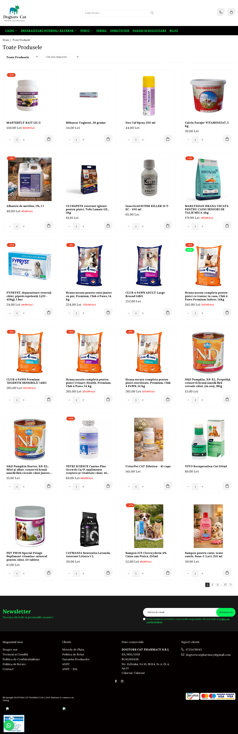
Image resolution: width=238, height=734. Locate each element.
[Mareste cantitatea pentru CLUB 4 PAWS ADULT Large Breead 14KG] (142, 313)
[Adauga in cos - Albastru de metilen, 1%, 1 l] (48, 225)
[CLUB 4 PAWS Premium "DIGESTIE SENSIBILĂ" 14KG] (29, 352)
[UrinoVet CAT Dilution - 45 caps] (148, 439)
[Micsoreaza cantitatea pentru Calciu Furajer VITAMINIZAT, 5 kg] (188, 139)
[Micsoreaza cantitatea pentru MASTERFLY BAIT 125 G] (9, 139)
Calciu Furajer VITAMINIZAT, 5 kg (207, 124)
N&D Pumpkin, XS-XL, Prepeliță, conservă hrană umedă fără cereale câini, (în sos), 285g (208, 383)
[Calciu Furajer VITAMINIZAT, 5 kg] (208, 96)
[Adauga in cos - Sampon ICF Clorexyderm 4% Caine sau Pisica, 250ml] (167, 572)
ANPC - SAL (70, 669)
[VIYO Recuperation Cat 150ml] (208, 439)
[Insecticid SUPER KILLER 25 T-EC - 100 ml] (148, 179)
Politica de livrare (14, 664)
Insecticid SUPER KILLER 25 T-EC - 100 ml (147, 207)
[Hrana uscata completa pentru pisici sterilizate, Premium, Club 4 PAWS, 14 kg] (148, 352)
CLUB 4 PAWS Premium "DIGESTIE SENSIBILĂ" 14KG (26, 381)
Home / (7, 40)
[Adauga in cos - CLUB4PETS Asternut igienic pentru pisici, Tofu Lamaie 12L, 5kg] (108, 225)
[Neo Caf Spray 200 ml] (148, 96)
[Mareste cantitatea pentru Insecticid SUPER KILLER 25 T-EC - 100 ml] (142, 226)
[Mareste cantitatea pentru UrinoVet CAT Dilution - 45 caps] (142, 486)
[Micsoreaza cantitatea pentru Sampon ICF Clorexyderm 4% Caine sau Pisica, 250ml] (128, 573)
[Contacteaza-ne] (221, 12)
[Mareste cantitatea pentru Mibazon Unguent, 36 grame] (83, 139)
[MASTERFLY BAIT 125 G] (29, 96)
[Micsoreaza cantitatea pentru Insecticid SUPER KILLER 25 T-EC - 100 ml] (128, 226)
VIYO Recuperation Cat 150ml (206, 466)
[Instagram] (122, 681)
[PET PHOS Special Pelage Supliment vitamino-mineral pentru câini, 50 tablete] (29, 526)
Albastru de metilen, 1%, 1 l (25, 206)
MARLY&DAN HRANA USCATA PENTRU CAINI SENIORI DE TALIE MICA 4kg (207, 209)
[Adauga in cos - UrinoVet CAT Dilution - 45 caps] (167, 486)
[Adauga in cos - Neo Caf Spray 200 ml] (167, 139)
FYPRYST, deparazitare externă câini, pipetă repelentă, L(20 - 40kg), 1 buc (28, 296)
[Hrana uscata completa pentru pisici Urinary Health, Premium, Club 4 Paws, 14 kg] (89, 352)
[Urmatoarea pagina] (230, 585)
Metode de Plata (73, 649)
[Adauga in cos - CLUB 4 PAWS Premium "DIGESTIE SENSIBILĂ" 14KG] (48, 399)
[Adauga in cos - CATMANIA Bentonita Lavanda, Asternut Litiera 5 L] (108, 572)
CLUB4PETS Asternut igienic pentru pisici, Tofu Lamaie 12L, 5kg (87, 209)
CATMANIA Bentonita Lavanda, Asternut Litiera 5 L (88, 554)
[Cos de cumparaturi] (231, 12)
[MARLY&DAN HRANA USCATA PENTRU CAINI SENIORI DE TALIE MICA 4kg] (208, 179)
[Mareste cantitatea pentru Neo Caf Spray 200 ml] (142, 139)
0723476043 (193, 649)
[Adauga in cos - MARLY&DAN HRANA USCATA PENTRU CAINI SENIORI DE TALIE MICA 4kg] (227, 225)
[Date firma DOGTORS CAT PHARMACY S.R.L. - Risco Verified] (104, 709)
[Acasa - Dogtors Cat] (24, 13)
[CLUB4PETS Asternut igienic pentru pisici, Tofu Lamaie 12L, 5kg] (89, 179)
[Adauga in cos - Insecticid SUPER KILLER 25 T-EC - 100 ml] (167, 225)
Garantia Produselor (76, 659)
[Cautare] (152, 13)
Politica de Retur (73, 654)
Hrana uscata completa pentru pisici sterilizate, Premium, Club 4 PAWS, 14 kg (148, 383)
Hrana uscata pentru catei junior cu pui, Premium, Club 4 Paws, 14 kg (89, 296)
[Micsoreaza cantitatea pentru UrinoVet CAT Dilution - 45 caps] (128, 486)
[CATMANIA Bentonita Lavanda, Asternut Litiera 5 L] (89, 526)
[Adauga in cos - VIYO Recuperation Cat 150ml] (227, 486)
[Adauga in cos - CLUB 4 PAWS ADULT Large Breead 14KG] (167, 312)
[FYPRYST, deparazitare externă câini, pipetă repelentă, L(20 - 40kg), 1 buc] (29, 266)
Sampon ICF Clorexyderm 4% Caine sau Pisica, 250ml (146, 554)
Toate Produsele (21, 40)
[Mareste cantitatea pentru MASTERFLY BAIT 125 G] (23, 139)
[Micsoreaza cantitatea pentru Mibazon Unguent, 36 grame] (69, 139)
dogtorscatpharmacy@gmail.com (208, 654)
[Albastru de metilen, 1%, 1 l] (29, 179)
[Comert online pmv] (13, 723)
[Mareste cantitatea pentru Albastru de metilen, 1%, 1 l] (23, 226)
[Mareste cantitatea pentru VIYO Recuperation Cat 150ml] (202, 486)
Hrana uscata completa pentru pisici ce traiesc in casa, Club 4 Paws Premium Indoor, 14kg (206, 296)
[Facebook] (115, 681)
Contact (8, 669)
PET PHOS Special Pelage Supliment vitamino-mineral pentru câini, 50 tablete (26, 556)
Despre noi (10, 649)
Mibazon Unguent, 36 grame (86, 122)
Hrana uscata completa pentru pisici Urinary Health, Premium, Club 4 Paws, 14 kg (88, 383)
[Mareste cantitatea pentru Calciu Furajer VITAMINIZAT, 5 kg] (202, 139)
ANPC (66, 664)
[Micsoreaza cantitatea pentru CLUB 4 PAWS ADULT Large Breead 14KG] (128, 313)
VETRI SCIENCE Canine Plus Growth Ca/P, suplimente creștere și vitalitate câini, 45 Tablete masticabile (86, 470)
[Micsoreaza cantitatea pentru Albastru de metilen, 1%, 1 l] (9, 226)
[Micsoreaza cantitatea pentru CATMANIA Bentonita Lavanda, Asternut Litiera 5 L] (69, 573)
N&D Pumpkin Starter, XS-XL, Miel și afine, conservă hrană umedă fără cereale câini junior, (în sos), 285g (28, 470)
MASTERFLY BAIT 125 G (23, 122)
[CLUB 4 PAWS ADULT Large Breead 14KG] (148, 266)
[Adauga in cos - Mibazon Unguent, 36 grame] (108, 139)
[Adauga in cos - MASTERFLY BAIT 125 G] (48, 139)
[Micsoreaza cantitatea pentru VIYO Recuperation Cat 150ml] (188, 486)
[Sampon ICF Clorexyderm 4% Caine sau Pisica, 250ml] (148, 526)
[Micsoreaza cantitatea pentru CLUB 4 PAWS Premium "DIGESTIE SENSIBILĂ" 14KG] (9, 400)
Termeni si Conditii (15, 654)
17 (225, 584)
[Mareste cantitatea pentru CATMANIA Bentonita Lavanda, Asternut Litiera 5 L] (83, 573)
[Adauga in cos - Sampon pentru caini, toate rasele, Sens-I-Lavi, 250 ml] (227, 572)
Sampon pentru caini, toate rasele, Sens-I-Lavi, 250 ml (204, 554)
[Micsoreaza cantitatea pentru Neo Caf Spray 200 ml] (128, 139)
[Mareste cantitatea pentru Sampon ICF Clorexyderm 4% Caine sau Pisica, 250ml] (142, 573)
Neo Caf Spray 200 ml (140, 122)
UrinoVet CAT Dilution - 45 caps (148, 466)
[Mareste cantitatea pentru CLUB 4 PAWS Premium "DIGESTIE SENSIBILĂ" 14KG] (23, 400)
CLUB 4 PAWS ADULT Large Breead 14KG (145, 294)
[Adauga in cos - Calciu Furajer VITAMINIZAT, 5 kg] (227, 139)
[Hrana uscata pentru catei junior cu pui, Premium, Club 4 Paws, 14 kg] (89, 266)
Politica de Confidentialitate (21, 659)
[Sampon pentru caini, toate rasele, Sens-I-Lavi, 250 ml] (208, 526)
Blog (174, 30)
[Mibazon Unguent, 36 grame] (89, 96)
